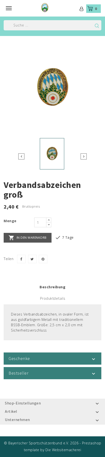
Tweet (32, 259)
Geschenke (19, 358)
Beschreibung (52, 286)
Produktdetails (52, 298)
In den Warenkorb (28, 238)
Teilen (21, 259)
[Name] (96, 25)
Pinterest (43, 259)
